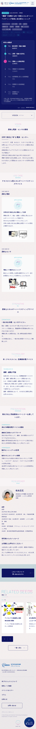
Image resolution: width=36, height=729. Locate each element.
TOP (19, 107)
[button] (4, 639)
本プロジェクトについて (9, 681)
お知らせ (4, 699)
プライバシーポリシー (8, 712)
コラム (4, 694)
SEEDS (23, 107)
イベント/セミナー (7, 690)
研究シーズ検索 (6, 686)
